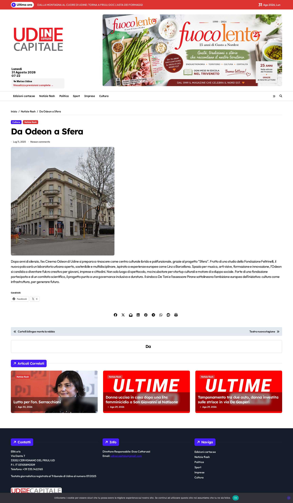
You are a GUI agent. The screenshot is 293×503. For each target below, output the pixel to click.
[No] (288, 498)
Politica (64, 96)
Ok (235, 497)
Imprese (89, 96)
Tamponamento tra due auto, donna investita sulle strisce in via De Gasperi (238, 400)
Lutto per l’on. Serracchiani (37, 402)
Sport (76, 96)
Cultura (104, 96)
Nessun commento (40, 141)
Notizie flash (47, 96)
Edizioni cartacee (24, 96)
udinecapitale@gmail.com (126, 456)
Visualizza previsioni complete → (33, 85)
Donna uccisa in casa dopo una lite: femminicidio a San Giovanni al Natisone (142, 400)
